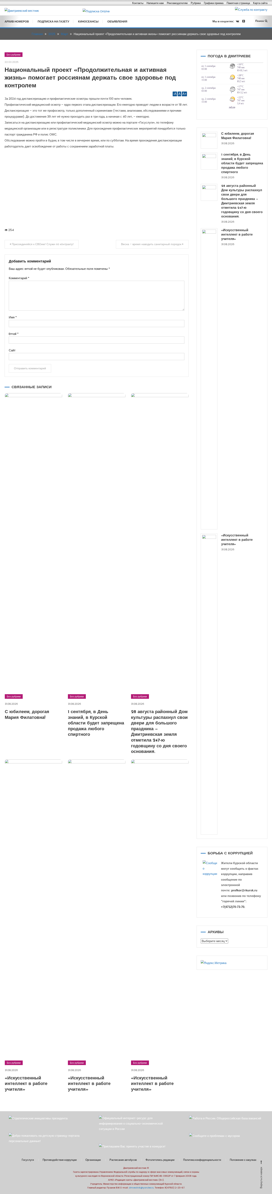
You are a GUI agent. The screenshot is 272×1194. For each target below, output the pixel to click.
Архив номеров (17, 21)
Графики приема (213, 3)
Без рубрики (14, 54)
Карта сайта (260, 3)
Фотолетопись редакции (160, 1160)
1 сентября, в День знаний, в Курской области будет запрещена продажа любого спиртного (96, 723)
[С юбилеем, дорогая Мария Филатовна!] (209, 140)
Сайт (12, 350)
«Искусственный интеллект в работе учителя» (26, 1084)
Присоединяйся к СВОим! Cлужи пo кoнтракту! (42, 244)
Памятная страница (238, 3)
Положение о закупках (243, 1160)
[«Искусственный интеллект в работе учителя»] (209, 378)
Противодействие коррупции (60, 1160)
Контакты (137, 3)
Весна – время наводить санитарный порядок (151, 244)
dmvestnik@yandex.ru (141, 1187)
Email (14, 334)
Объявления (117, 21)
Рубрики (196, 3)
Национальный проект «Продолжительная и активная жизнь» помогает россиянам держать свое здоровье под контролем (90, 78)
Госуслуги (28, 1160)
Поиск (259, 21)
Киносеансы (88, 21)
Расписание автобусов (123, 1160)
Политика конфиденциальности (202, 1160)
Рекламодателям (177, 3)
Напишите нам (155, 3)
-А (174, 94)
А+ (184, 94)
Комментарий (19, 278)
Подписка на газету (53, 21)
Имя (13, 317)
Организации (93, 1160)
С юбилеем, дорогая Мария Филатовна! (237, 136)
